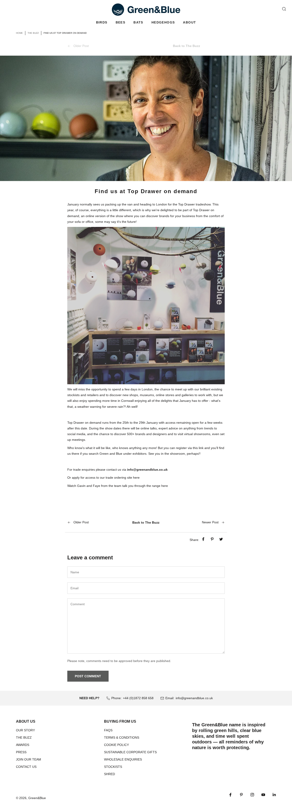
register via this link (189, 448)
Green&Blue (37, 798)
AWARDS (22, 745)
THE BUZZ (24, 737)
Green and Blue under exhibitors (122, 453)
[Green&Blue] (146, 9)
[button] (102, 22)
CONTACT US (26, 767)
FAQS (108, 730)
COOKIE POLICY (116, 745)
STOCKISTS (113, 767)
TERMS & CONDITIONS (121, 737)
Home (19, 33)
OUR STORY (25, 730)
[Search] (284, 9)
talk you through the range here (145, 486)
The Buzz (33, 33)
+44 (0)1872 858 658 (138, 698)
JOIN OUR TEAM (28, 759)
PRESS (21, 752)
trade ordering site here (123, 477)
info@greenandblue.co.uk (194, 698)
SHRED (109, 774)
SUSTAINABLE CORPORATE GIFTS (130, 752)
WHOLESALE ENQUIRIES (123, 759)
